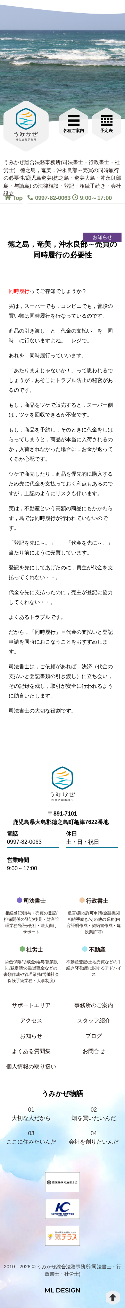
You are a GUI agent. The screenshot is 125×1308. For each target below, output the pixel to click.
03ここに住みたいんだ (31, 1137)
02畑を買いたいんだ (94, 1114)
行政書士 (94, 916)
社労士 (31, 965)
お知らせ (31, 1036)
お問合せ (94, 1051)
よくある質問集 (31, 1051)
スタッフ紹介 (93, 1020)
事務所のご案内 (93, 1005)
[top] (113, 1298)
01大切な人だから (31, 1114)
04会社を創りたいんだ (94, 1137)
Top (17, 198)
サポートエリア (31, 1005)
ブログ (93, 1036)
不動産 (94, 962)
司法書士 (31, 916)
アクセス (31, 1020)
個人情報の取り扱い (31, 1066)
